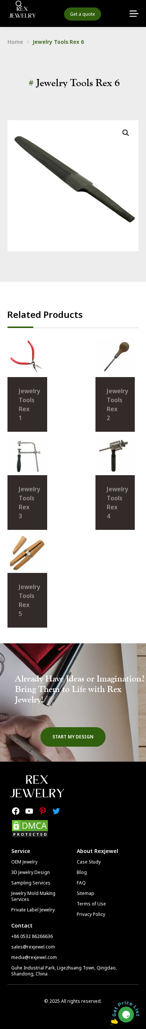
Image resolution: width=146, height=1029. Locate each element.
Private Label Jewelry (33, 910)
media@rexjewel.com (34, 957)
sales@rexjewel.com (33, 947)
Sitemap (85, 893)
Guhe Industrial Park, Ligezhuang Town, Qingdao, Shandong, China (64, 971)
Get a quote (82, 14)
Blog (82, 872)
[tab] (45, 314)
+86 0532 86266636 (32, 936)
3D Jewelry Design (30, 872)
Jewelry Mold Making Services (33, 896)
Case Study (89, 862)
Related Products (45, 314)
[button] (126, 133)
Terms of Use (91, 904)
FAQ (81, 883)
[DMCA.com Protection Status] (30, 836)
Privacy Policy (91, 914)
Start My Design (73, 737)
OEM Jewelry (24, 862)
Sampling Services (31, 883)
